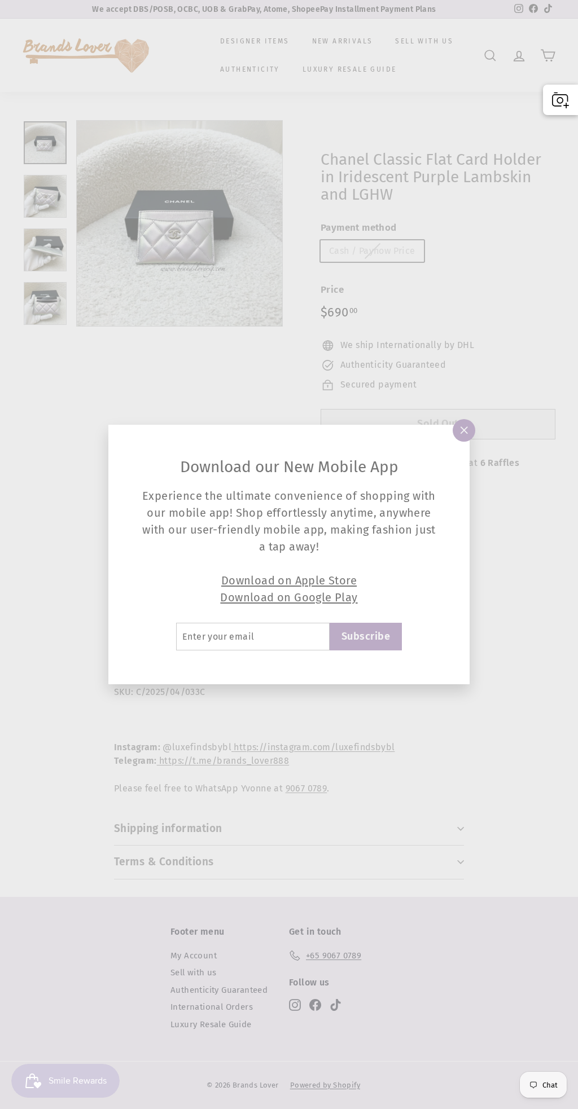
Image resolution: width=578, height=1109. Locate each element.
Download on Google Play (288, 597)
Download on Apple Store (289, 580)
